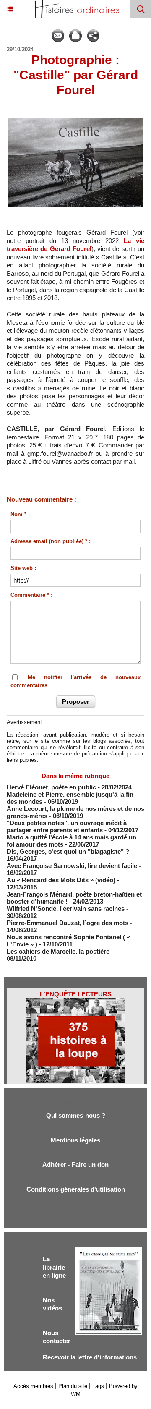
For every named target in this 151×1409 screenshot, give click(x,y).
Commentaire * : (31, 595)
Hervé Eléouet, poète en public (51, 787)
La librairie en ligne (54, 1267)
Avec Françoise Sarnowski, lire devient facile (72, 865)
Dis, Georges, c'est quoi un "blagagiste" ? (68, 851)
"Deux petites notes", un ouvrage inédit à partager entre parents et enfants (67, 826)
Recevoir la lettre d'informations (90, 1357)
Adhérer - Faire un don (75, 1164)
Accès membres (33, 1386)
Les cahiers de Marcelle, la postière (58, 951)
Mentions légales (75, 1140)
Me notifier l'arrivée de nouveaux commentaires (75, 681)
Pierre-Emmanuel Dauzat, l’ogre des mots (67, 922)
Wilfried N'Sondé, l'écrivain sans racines (66, 908)
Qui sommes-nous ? (75, 1115)
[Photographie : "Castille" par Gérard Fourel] (75, 119)
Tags (98, 1386)
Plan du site (72, 1386)
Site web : (23, 568)
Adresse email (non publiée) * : (50, 541)
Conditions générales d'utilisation (75, 1189)
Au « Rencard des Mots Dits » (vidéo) (61, 880)
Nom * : (20, 514)
